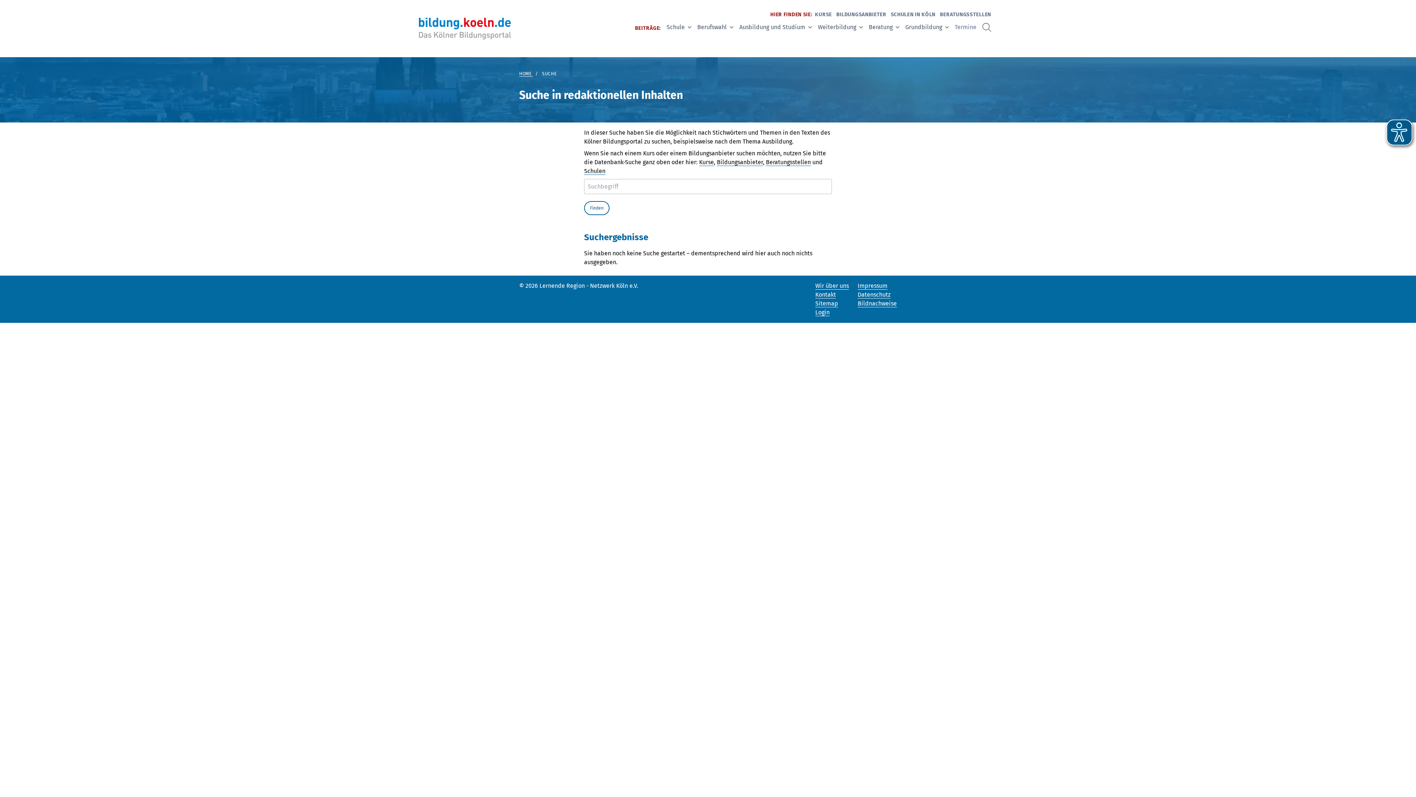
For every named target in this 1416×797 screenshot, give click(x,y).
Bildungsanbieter (861, 14)
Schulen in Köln (913, 14)
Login (822, 312)
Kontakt (825, 294)
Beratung (881, 27)
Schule (676, 27)
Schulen (594, 171)
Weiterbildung (837, 27)
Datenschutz (874, 294)
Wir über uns (832, 285)
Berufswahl (712, 27)
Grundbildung (923, 27)
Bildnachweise (877, 303)
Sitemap (826, 303)
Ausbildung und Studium (772, 27)
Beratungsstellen (965, 14)
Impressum (873, 285)
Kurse (823, 14)
